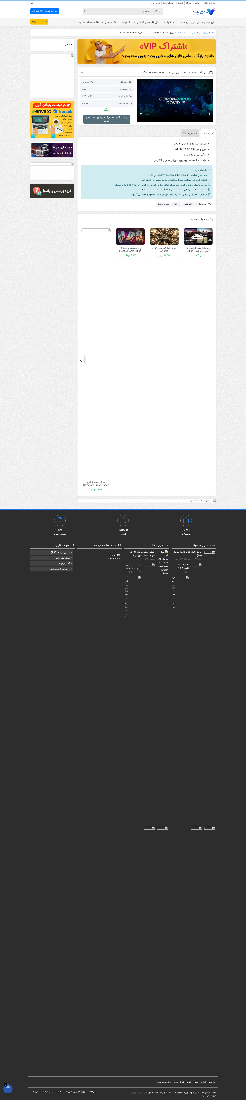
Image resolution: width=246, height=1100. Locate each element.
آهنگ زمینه (64, 563)
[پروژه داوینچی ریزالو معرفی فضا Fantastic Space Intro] (208, 951)
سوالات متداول (208, 3)
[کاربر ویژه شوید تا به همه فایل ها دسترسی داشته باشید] (146, 51)
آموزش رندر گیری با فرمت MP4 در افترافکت (133, 566)
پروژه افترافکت (63, 558)
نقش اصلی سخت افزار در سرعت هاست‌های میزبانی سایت (142, 553)
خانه (212, 32)
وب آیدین (135, 1092)
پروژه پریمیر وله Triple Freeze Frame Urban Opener (130, 251)
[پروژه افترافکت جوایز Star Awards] (164, 236)
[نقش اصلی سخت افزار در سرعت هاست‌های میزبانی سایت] (161, 562)
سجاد (84, 89)
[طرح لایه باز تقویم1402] (195, 688)
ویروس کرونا (163, 204)
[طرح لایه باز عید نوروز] (182, 701)
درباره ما (179, 3)
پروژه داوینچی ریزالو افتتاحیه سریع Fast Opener (174, 605)
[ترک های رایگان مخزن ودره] (146, 501)
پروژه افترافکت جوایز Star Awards (164, 249)
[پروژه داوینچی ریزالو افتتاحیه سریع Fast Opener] (195, 951)
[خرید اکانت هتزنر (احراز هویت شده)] (208, 675)
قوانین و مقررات (192, 3)
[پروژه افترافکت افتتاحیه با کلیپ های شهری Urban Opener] (198, 236)
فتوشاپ (167, 22)
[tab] (207, 133)
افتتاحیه (179, 32)
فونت (124, 22)
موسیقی (108, 22)
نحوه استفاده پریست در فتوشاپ (126, 605)
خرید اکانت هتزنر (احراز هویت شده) (187, 553)
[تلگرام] (32, 3)
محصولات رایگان (87, 22)
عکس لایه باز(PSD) (60, 552)
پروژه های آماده (188, 22)
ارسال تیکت (167, 3)
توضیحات (206, 133)
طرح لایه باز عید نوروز (174, 579)
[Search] (86, 11)
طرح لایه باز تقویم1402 (183, 566)
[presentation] (80, 359)
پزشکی (176, 204)
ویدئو (207, 22)
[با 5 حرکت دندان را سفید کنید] (161, 951)
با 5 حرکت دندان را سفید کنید (126, 592)
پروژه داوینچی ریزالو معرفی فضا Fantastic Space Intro (174, 592)
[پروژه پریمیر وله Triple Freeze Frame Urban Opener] (130, 236)
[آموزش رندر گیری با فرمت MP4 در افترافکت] (148, 688)
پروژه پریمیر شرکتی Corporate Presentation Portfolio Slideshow (96, 485)
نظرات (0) (188, 133)
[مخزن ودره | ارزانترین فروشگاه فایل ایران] (204, 11)
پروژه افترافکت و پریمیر (197, 32)
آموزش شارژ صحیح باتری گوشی (126, 579)
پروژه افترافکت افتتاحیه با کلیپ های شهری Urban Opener (198, 251)
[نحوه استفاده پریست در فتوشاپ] (148, 951)
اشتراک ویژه (38, 22)
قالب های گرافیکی (145, 22)
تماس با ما (155, 3)
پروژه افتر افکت (190, 204)
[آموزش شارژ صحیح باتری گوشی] (134, 701)
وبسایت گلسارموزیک (60, 569)
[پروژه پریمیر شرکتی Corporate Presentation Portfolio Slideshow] (96, 353)
